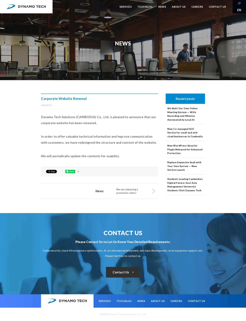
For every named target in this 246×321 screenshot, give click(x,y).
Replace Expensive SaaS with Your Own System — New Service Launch (184, 166)
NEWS (162, 6)
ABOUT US (178, 6)
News (100, 191)
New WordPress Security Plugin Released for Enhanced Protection (184, 149)
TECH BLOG (144, 6)
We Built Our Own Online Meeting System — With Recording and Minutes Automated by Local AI (182, 114)
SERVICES (125, 6)
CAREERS (197, 6)
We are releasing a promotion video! (127, 191)
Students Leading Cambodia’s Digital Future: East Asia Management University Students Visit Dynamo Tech (185, 185)
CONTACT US (217, 6)
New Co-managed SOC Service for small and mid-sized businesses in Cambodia (185, 132)
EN (239, 10)
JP (239, 3)
